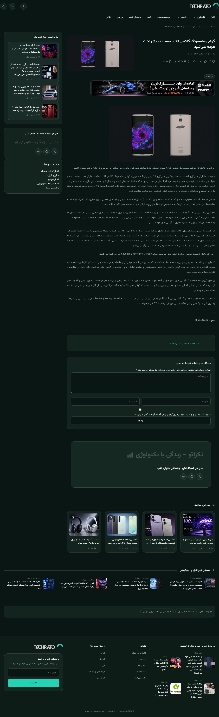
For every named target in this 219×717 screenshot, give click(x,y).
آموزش (102, 659)
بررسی (120, 17)
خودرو (183, 17)
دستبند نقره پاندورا (186, 611)
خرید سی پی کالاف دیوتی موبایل (157, 611)
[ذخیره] (186, 517)
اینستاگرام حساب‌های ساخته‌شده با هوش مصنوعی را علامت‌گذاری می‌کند (26, 49)
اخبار (213, 17)
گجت (149, 17)
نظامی (108, 17)
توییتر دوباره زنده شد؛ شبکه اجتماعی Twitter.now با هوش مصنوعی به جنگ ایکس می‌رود (131, 585)
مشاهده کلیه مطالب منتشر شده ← (184, 343)
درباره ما (142, 659)
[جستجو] (3, 6)
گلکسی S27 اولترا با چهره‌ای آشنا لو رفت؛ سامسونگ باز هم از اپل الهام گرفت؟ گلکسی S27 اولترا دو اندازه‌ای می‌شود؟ (160, 545)
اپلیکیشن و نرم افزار (96, 671)
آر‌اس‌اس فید (140, 678)
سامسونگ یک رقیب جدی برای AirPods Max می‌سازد (85, 541)
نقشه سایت (141, 671)
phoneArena (201, 320)
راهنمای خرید (135, 17)
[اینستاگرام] (191, 476)
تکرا (88, 168)
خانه (213, 26)
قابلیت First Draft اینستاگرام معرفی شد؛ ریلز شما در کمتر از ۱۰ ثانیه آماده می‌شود (77, 585)
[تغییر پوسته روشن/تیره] (12, 6)
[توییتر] (200, 476)
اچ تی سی (100, 678)
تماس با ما (141, 665)
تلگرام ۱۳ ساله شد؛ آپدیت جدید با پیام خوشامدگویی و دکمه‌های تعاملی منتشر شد (24, 585)
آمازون (102, 653)
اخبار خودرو (53, 179)
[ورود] (23, 6)
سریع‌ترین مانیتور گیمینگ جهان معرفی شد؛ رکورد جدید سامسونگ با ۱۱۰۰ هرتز (198, 543)
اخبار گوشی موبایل (50, 171)
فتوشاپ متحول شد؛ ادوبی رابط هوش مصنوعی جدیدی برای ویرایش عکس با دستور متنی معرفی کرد (186, 585)
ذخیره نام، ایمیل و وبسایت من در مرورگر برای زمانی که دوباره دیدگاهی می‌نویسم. (172, 414)
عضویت (33, 683)
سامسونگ (202, 26)
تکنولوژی (201, 17)
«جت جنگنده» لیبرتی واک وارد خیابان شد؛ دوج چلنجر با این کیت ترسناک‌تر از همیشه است (26, 90)
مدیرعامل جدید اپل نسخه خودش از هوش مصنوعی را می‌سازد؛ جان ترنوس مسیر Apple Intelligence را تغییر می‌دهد (25, 69)
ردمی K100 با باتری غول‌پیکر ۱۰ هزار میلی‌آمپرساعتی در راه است (26, 108)
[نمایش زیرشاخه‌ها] (194, 17)
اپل (103, 665)
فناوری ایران (53, 175)
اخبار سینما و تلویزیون (48, 184)
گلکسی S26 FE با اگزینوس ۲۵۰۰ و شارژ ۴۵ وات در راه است (122, 541)
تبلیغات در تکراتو (139, 653)
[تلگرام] (183, 476)
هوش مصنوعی (164, 17)
